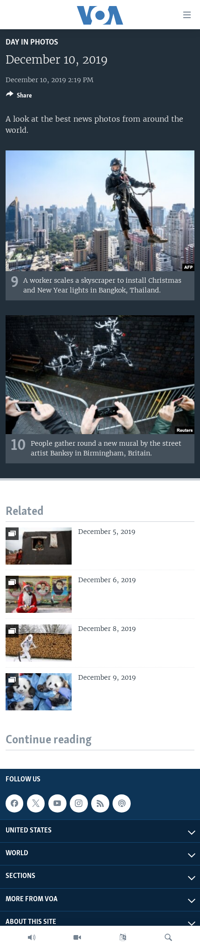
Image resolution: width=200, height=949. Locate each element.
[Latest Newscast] (32, 937)
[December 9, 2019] (39, 691)
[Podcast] (121, 803)
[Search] (168, 937)
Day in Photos (32, 42)
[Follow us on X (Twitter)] (36, 803)
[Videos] (77, 937)
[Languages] (123, 937)
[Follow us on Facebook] (14, 803)
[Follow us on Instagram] (78, 803)
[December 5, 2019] (39, 546)
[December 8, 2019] (39, 643)
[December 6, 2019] (39, 594)
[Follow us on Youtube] (57, 803)
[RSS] (100, 803)
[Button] (19, 97)
